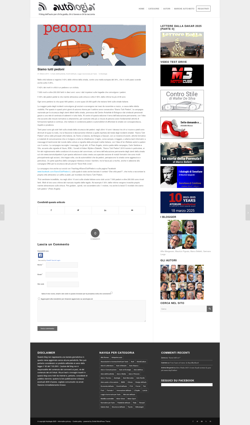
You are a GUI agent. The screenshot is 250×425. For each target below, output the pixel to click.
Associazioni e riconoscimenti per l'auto (114, 361)
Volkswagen (139, 407)
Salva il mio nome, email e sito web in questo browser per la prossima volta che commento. (76, 294)
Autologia (104, 74)
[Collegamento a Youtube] (202, 421)
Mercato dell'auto (129, 394)
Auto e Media (121, 374)
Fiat (144, 386)
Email (40, 274)
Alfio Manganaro (167, 251)
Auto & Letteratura (107, 365)
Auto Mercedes (128, 378)
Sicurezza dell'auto (118, 407)
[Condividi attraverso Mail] (132, 210)
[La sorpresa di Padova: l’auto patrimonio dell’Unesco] (2, 212)
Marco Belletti (196, 251)
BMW (123, 382)
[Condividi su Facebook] (51, 210)
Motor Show (120, 398)
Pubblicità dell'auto (123, 402)
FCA (131, 386)
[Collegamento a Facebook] (193, 421)
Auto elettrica (138, 369)
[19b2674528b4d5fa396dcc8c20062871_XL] (91, 45)
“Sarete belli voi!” (174, 358)
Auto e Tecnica (106, 378)
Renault (142, 402)
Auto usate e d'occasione (109, 382)
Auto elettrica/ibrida (58, 74)
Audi (132, 361)
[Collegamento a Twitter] (197, 421)
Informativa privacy (64, 421)
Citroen (130, 382)
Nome (40, 264)
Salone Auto (105, 407)
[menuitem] (141, 8)
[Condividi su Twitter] (78, 210)
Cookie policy (77, 421)
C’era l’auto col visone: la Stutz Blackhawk (184, 363)
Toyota (130, 407)
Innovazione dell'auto (124, 390)
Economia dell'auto (107, 386)
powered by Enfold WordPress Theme (96, 421)
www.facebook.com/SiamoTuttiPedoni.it (53, 171)
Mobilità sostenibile (107, 398)
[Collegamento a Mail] (210, 421)
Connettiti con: (43, 251)
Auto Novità (140, 378)
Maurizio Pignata (182, 251)
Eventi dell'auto (71, 74)
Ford (102, 390)
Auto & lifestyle (121, 365)
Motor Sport (132, 398)
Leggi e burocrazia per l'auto (87, 74)
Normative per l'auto (108, 402)
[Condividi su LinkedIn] (105, 210)
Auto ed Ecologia (125, 369)
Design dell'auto (140, 382)
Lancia (145, 390)
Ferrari (138, 386)
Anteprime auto (117, 357)
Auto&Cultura (141, 361)
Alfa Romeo (105, 357)
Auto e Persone (134, 374)
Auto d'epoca (133, 365)
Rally (134, 402)
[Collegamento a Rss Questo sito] (206, 421)
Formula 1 (110, 390)
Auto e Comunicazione (108, 369)
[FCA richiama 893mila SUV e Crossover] (248, 212)
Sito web (40, 284)
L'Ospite (137, 390)
